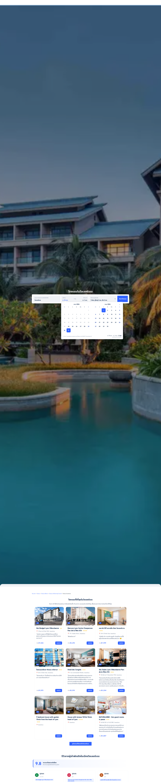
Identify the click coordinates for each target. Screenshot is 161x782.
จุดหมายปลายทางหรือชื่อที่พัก (41, 297)
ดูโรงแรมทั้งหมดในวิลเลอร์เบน (80, 743)
